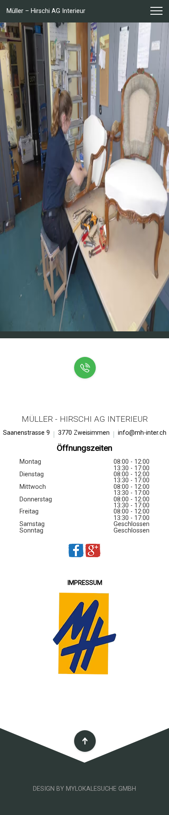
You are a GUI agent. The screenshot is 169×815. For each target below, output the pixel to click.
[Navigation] (152, 11)
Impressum (84, 583)
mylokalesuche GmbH (101, 789)
